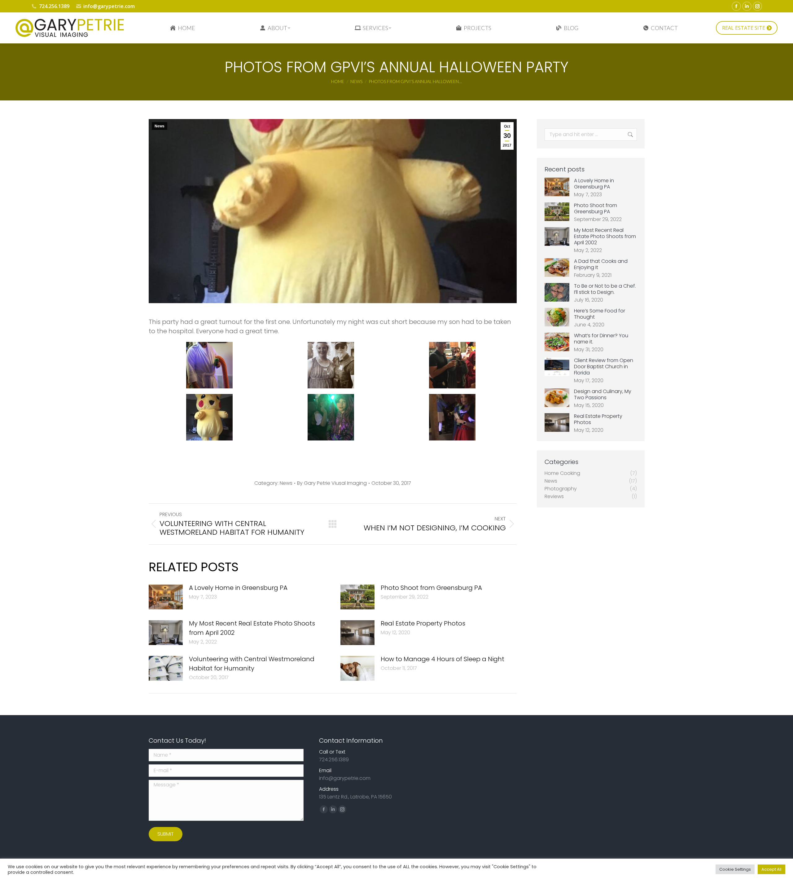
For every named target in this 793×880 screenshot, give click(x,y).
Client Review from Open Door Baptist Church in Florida (603, 366)
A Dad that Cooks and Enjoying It (601, 264)
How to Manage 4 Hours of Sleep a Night (442, 659)
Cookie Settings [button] (735, 869)
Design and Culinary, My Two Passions (602, 394)
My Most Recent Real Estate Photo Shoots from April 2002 (252, 628)
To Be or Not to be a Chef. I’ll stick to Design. (605, 289)
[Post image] (166, 597)
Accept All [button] (771, 869)
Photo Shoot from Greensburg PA (431, 587)
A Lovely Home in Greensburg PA (238, 587)
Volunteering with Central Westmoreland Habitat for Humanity (251, 664)
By (332, 483)
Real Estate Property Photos (423, 623)
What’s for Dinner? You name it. (601, 339)
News (159, 126)
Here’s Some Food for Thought (599, 314)
